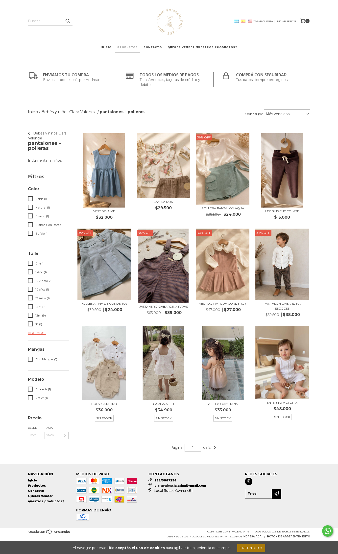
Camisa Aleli (163, 404)
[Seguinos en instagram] (248, 481)
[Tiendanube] (49, 533)
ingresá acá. (252, 536)
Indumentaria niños (45, 160)
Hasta (49, 427)
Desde (32, 427)
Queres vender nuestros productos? (202, 47)
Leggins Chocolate (282, 211)
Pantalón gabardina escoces (282, 306)
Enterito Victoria (282, 402)
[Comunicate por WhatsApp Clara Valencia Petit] (327, 531)
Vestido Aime (104, 211)
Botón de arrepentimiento (288, 536)
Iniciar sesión (286, 21)
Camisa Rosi (163, 202)
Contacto (153, 47)
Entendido (251, 548)
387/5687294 (165, 480)
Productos (127, 47)
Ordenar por (254, 114)
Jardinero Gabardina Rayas (163, 306)
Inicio (106, 47)
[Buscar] (67, 21)
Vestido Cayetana (223, 404)
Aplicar (65, 435)
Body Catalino (104, 404)
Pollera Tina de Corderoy (104, 303)
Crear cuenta (263, 21)
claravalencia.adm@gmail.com (180, 485)
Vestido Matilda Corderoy (222, 303)
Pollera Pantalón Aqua (222, 208)
